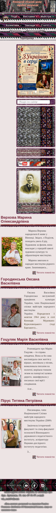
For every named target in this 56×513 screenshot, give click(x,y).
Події (14, 16)
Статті (45, 25)
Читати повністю (45, 272)
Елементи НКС (35, 31)
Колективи (12, 25)
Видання (15, 31)
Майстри (46, 16)
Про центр (27, 37)
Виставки (29, 16)
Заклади (30, 25)
